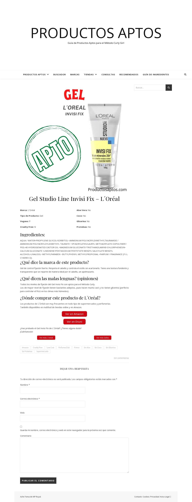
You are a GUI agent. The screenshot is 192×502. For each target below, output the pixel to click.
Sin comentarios (121, 357)
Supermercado (42, 351)
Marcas (74, 74)
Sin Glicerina (111, 347)
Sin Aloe (87, 347)
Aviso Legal (165, 496)
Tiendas (89, 74)
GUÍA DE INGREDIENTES (156, 74)
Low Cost (50, 347)
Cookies (146, 496)
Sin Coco (98, 347)
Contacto (138, 496)
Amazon (25, 347)
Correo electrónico (30, 398)
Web (22, 412)
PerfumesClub (64, 347)
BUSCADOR (59, 74)
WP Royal (37, 496)
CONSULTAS (108, 74)
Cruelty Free (37, 347)
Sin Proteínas (27, 351)
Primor (77, 347)
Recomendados (128, 74)
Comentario (25, 435)
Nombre (25, 384)
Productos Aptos (96, 33)
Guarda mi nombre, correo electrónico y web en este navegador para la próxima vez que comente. (68, 430)
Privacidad (154, 496)
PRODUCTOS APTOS (34, 74)
